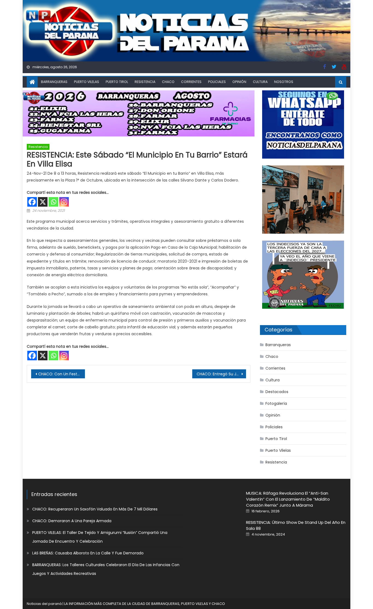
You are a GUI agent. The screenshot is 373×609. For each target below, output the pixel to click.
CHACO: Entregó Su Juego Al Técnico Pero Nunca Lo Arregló (221, 366)
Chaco (168, 81)
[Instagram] (64, 194)
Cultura (260, 81)
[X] (43, 194)
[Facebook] (32, 194)
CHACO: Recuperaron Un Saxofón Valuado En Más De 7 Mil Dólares (95, 509)
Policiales (217, 81)
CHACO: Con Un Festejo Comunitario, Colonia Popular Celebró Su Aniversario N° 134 (61, 366)
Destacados (276, 391)
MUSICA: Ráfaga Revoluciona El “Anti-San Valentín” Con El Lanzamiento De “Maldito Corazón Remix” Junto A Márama (288, 499)
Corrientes (191, 81)
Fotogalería (276, 403)
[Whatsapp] (53, 194)
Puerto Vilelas (86, 81)
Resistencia (145, 81)
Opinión (239, 81)
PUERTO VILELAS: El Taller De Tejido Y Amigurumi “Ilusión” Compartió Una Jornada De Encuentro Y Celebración (99, 537)
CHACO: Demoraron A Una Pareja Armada (71, 521)
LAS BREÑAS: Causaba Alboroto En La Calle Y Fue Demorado (88, 553)
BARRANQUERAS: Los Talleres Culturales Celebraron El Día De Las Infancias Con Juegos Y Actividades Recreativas (105, 569)
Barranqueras (54, 81)
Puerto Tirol (117, 81)
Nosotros (283, 81)
